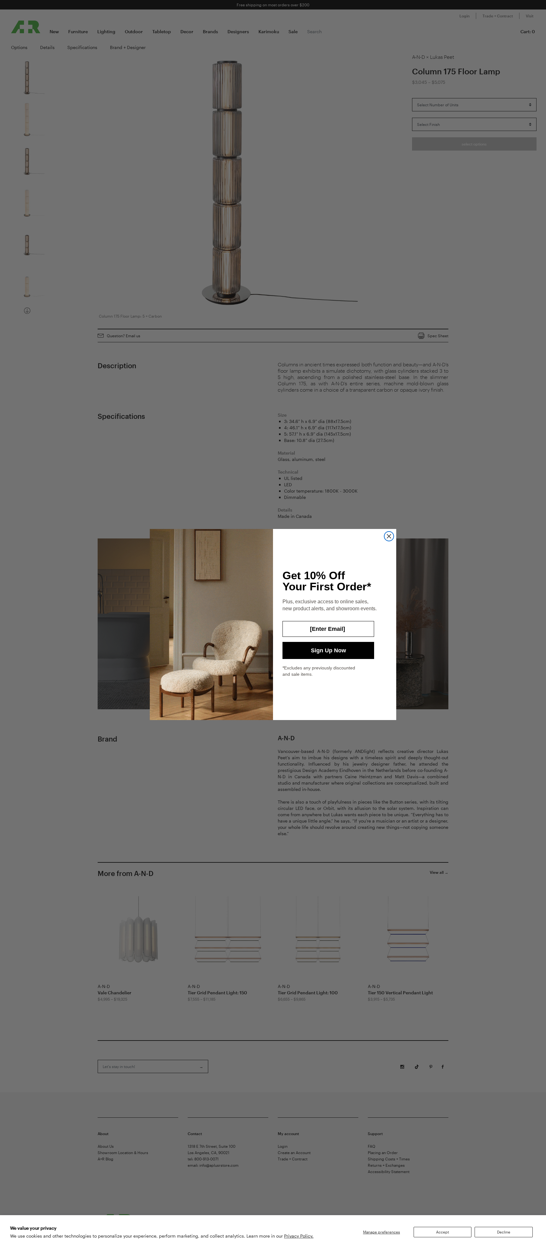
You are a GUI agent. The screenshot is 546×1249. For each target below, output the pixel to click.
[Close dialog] (389, 536)
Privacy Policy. (298, 1236)
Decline (503, 1232)
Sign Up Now (328, 650)
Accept (442, 1232)
